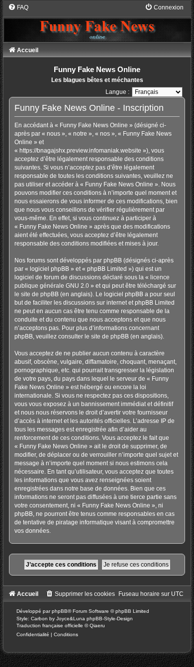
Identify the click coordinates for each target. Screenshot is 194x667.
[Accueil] (96, 22)
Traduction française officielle (49, 625)
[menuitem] (18, 7)
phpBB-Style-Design (110, 618)
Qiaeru (97, 625)
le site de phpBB (36, 294)
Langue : (117, 91)
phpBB (60, 611)
